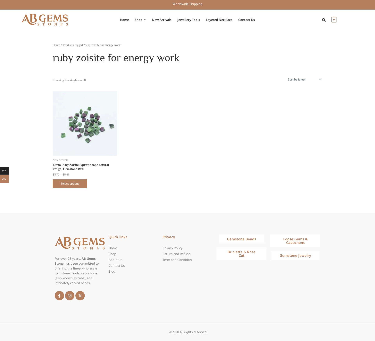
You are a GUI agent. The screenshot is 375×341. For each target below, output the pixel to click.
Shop (138, 20)
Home (124, 20)
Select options (70, 183)
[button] (140, 19)
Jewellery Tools (188, 20)
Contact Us (246, 20)
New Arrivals (161, 20)
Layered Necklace (219, 20)
